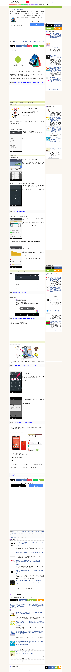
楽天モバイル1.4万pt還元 (56, 2)
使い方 (13, 9)
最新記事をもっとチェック (53, 157)
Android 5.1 (22, 41)
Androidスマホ (21, 9)
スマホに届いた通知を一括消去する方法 (19, 211)
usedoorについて (13, 668)
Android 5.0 (19, 41)
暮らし (18, 4)
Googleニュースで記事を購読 (37, 24)
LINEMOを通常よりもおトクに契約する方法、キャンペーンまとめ (29, 552)
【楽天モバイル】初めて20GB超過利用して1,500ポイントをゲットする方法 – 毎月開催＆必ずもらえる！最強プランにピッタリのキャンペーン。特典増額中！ (55, 46)
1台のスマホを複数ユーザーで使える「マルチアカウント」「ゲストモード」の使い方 (27, 365)
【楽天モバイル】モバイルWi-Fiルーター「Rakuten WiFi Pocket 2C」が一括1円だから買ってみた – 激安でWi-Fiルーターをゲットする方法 (55, 79)
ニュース (12, 4)
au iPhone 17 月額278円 (33, 2)
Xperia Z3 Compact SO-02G (32, 41)
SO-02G (26, 41)
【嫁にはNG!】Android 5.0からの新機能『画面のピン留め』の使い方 (24, 318)
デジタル (41, 4)
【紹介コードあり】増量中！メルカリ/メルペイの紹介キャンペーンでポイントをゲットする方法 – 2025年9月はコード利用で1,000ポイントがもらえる (55, 69)
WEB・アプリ (35, 4)
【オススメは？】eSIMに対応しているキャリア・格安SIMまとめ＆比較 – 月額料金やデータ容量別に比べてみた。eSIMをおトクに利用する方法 (30, 582)
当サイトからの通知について (26, 668)
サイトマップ (34, 668)
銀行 (17, 573)
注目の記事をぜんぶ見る (53, 89)
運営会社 (38, 668)
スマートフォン (39, 41)
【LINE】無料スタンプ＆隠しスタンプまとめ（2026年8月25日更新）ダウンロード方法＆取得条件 (55, 110)
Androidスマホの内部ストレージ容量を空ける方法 (23, 422)
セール (17, 635)
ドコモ (43, 41)
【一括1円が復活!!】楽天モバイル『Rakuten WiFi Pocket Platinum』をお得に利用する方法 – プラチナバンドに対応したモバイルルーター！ (55, 289)
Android (15, 41)
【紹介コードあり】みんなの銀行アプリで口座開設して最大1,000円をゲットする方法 (55, 299)
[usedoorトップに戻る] (14, 2)
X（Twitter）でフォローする (18, 486)
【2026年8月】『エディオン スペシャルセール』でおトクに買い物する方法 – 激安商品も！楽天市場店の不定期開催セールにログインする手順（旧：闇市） (29, 632)
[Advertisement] (36, 34)
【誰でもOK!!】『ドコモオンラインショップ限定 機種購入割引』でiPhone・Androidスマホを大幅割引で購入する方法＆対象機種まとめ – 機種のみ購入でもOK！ (55, 35)
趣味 (24, 4)
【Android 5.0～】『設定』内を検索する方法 (20, 292)
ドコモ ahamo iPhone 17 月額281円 (44, 2)
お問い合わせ (18, 668)
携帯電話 (17, 545)
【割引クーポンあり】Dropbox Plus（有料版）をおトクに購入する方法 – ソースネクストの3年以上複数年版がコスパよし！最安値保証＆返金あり (55, 312)
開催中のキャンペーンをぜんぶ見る (53, 330)
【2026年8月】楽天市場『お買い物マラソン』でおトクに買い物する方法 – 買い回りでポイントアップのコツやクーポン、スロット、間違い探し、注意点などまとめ (30, 643)
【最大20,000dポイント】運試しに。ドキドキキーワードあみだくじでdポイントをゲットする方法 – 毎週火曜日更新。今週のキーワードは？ (30, 622)
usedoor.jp (34, 670)
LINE (17, 615)
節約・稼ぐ (30, 4)
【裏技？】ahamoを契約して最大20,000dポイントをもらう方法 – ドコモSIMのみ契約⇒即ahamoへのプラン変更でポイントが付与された (29, 561)
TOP (11, 9)
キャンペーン (18, 625)
